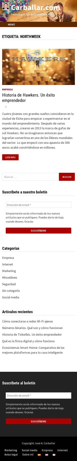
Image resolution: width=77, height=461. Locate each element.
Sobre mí (27, 454)
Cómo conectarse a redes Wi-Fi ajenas (27, 321)
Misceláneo (9, 277)
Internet (7, 264)
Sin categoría (11, 291)
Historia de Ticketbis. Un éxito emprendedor (32, 334)
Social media (10, 297)
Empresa (7, 89)
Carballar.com (35, 7)
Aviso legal (11, 454)
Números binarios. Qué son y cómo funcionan (32, 328)
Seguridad (9, 284)
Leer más (12, 157)
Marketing (9, 271)
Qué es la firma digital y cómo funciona (28, 341)
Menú (11, 24)
